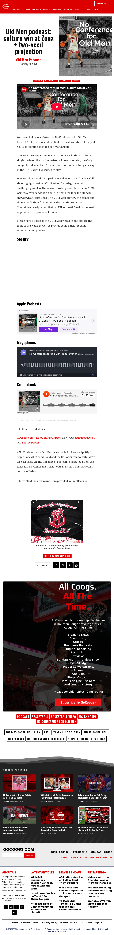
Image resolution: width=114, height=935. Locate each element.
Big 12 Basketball (95, 732)
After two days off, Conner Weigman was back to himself (42, 908)
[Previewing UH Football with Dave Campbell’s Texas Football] (57, 815)
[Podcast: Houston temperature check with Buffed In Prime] (94, 815)
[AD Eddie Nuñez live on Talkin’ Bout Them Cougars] (19, 783)
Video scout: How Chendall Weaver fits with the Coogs (99, 880)
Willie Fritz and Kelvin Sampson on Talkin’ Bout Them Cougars (57, 796)
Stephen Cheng (78, 739)
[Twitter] (63, 565)
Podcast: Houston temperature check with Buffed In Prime (93, 829)
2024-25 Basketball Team (23, 732)
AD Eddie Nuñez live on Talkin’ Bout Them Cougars (17, 796)
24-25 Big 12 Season (66, 732)
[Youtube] (14, 912)
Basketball (38, 81)
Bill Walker (16, 739)
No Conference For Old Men (56, 721)
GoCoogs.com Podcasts (25, 420)
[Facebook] (56, 565)
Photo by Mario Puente (57, 556)
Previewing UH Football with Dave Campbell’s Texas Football (56, 829)
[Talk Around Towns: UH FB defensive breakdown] (19, 815)
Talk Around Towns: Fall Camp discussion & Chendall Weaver (92, 796)
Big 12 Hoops (65, 81)
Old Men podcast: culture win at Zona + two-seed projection (55, 420)
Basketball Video (51, 81)
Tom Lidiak (98, 739)
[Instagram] (11, 907)
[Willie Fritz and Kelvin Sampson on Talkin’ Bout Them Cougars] (57, 783)
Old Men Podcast (28, 59)
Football (81, 801)
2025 (47, 732)
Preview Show (8, 833)
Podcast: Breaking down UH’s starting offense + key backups (100, 892)
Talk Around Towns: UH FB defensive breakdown (15, 829)
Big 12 (43, 833)
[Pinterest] (70, 565)
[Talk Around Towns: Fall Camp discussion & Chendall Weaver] (94, 783)
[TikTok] (16, 907)
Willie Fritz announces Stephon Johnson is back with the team (42, 883)
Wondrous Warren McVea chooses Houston (99, 903)
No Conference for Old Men (46, 739)
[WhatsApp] (76, 565)
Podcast (76, 81)
